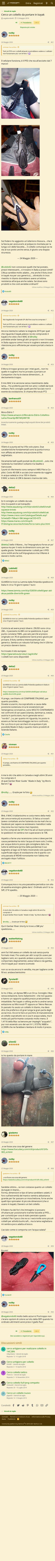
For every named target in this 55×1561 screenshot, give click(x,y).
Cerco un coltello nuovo (19, 1392)
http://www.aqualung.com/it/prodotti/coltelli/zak (25, 512)
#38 (52, 1168)
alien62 (12, 1041)
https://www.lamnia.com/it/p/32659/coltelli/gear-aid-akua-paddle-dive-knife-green (26, 592)
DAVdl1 (9, 1364)
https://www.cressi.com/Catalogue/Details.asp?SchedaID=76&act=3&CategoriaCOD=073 (24, 516)
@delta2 (5, 544)
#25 (52, 442)
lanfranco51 (15, 398)
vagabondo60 (8, 18)
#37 (52, 1142)
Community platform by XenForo (22, 1424)
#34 (52, 948)
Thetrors (10, 1375)
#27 (52, 540)
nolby (11, 32)
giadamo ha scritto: (10, 1173)
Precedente (26, 22)
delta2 (12, 487)
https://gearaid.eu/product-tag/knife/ (19, 654)
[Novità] (46, 3)
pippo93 (9, 1395)
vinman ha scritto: (10, 47)
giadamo (13, 1132)
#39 (52, 1246)
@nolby (33, 336)
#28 (52, 578)
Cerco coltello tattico (17, 1372)
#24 (52, 408)
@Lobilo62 (6, 267)
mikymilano (11, 1354)
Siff (22, 829)
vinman (13, 744)
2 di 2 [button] (37, 22)
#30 (52, 676)
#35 (52, 989)
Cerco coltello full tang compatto (23, 1382)
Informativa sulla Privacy (41, 1417)
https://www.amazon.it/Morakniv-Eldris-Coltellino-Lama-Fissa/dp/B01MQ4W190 (25, 416)
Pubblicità (11, 1419)
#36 (52, 1051)
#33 (52, 880)
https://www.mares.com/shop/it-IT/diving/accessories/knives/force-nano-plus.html (25, 522)
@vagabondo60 (8, 1316)
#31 (52, 754)
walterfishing (16, 938)
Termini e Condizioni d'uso (20, 1417)
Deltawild (10, 1385)
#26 (52, 497)
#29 (52, 610)
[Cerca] (51, 3)
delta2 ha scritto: (9, 759)
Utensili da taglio (22, 1354)
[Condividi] (48, 42)
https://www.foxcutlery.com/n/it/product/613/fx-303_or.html (26, 1180)
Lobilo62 (13, 568)
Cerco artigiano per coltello (20, 1361)
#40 (52, 1312)
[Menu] (4, 3)
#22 (52, 310)
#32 (52, 811)
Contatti (5, 1417)
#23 (52, 364)
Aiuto (4, 1419)
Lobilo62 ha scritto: (10, 614)
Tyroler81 (13, 979)
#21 (52, 42)
